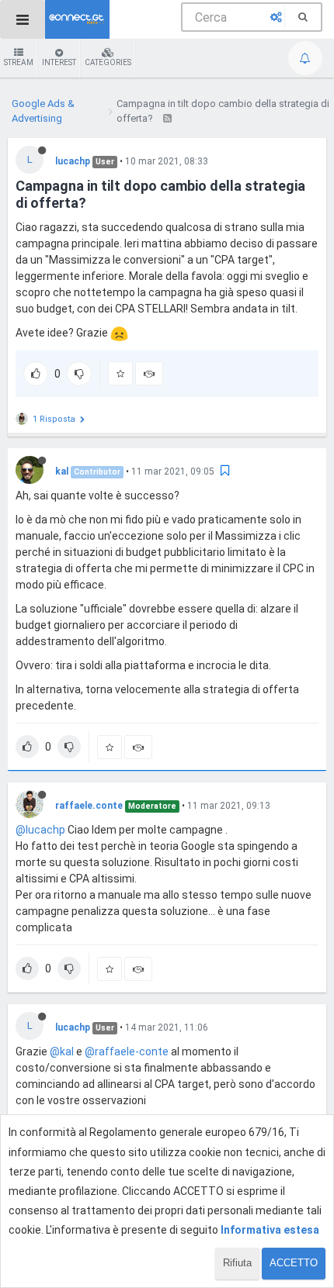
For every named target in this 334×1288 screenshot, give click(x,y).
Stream (18, 62)
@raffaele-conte (127, 1051)
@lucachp (40, 830)
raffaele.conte (89, 805)
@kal (62, 1051)
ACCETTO (294, 1263)
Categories (108, 62)
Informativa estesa (270, 1230)
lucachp (72, 161)
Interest (59, 62)
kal (61, 471)
